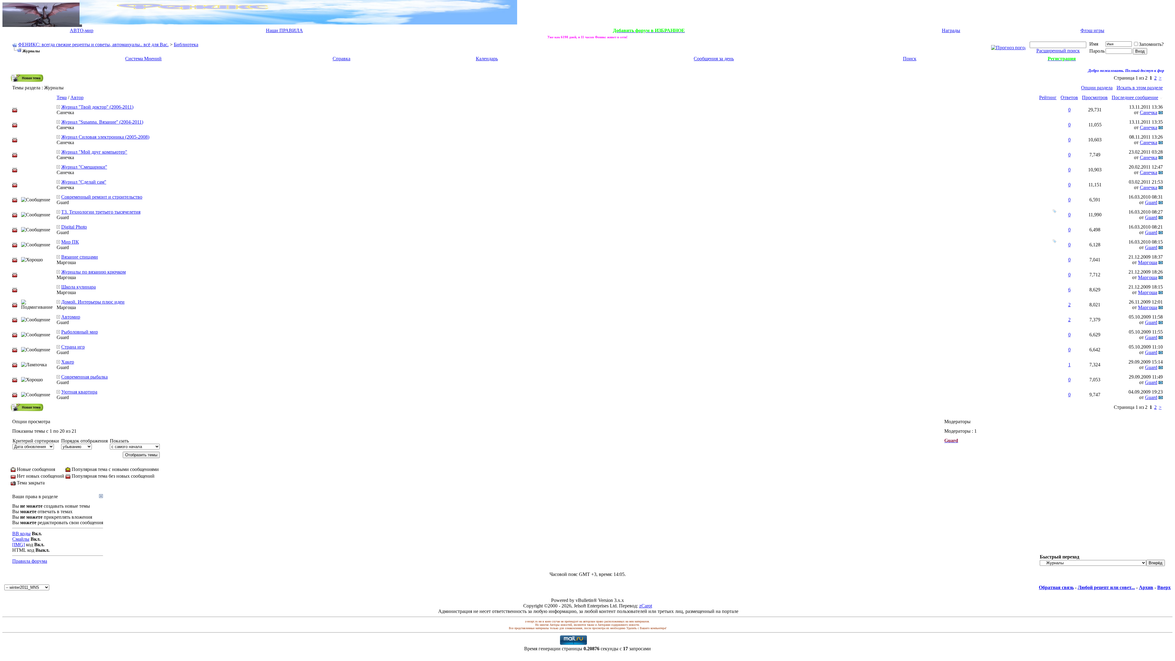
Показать (119, 440)
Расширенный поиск (1058, 50)
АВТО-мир (81, 30)
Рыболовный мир (79, 331)
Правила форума (29, 561)
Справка (341, 58)
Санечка (65, 112)
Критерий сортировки (36, 440)
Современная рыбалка (84, 376)
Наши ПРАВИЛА (284, 30)
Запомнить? (1151, 44)
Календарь (487, 58)
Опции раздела (1097, 87)
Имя (1093, 44)
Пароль (1097, 51)
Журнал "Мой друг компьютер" (94, 152)
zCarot (645, 605)
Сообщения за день (714, 58)
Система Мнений (143, 58)
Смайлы (20, 539)
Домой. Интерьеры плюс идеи (93, 301)
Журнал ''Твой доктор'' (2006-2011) (97, 107)
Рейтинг (1048, 97)
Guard (63, 202)
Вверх (1164, 587)
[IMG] (18, 544)
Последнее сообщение (1135, 97)
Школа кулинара (78, 286)
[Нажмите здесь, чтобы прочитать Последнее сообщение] (58, 107)
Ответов (1069, 97)
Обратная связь (1056, 587)
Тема (62, 97)
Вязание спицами (79, 257)
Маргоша (66, 262)
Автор (77, 97)
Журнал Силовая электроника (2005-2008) (105, 137)
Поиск (909, 58)
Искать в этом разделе (1140, 87)
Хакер (67, 361)
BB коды (21, 533)
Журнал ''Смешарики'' (84, 167)
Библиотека (186, 44)
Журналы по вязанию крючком (93, 271)
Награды (951, 30)
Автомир (70, 316)
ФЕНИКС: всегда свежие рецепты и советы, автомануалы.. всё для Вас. (93, 44)
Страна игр (73, 346)
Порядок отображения (84, 440)
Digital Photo (74, 227)
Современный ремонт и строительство (101, 197)
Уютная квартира (79, 391)
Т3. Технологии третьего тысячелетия (100, 212)
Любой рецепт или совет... (1106, 587)
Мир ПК (70, 242)
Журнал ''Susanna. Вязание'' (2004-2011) (102, 122)
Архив (1146, 587)
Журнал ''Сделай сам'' (83, 182)
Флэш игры (1092, 30)
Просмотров (1095, 97)
